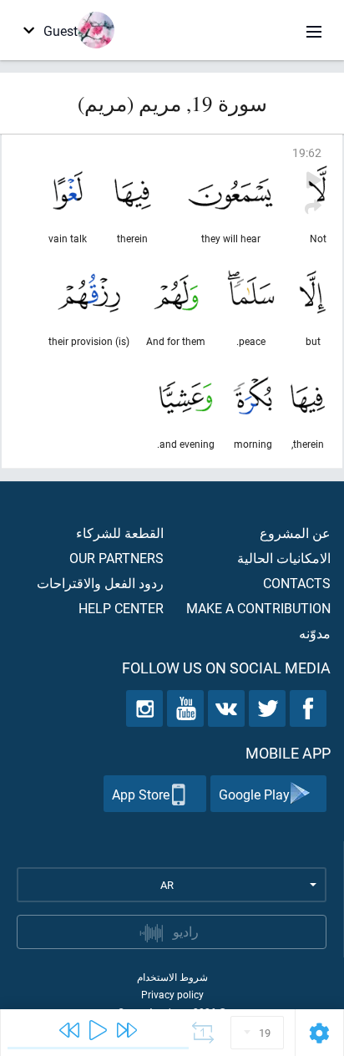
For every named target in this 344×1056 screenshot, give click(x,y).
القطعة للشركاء (120, 532)
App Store (140, 794)
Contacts (297, 582)
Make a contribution (258, 608)
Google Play (254, 794)
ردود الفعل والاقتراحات (100, 582)
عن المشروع (295, 532)
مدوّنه (315, 633)
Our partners (116, 557)
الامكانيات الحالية (284, 557)
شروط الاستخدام (172, 976)
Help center (121, 608)
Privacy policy (172, 994)
